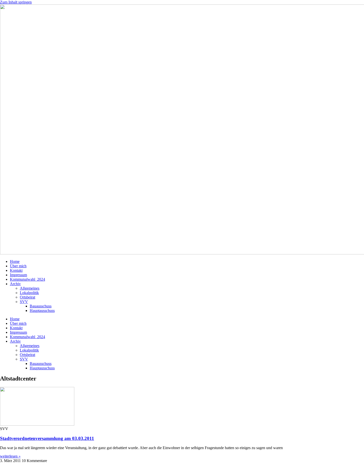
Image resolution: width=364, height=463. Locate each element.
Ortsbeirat (27, 297)
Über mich (18, 266)
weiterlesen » (10, 456)
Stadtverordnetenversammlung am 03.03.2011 (47, 438)
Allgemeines (29, 288)
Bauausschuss (41, 306)
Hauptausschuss (42, 310)
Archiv (15, 284)
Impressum (18, 275)
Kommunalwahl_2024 (27, 279)
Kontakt (16, 270)
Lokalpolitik (29, 293)
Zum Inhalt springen (16, 2)
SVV (24, 302)
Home (15, 261)
